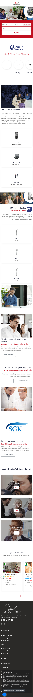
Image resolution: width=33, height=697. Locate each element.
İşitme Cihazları (7, 628)
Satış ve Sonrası (7, 651)
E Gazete (5, 658)
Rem (4, 633)
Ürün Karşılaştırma (7, 638)
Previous (1, 576)
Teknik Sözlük (6, 640)
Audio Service (6, 663)
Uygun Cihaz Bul (8, 354)
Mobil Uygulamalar (7, 635)
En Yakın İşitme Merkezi (22, 380)
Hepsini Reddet (20, 690)
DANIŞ (16, 533)
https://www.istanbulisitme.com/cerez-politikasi (13, 686)
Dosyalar (5, 655)
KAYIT (16, 487)
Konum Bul (27, 24)
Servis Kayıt (6, 653)
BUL (17, 510)
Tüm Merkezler (16, 596)
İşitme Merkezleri (7, 660)
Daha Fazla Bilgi (8, 454)
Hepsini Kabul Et (9, 690)
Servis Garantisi (7, 648)
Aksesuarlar (6, 630)
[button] (2, 13)
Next (30, 576)
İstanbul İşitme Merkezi (10, 574)
